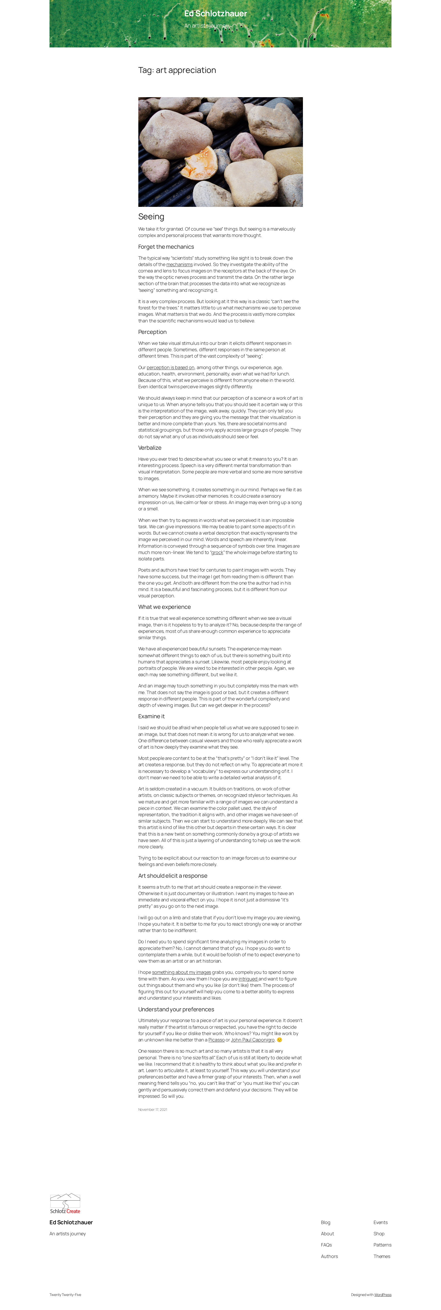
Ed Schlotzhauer (215, 13)
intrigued (249, 979)
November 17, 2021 (152, 1109)
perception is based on (170, 367)
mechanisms (179, 264)
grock (217, 552)
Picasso (217, 1040)
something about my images (181, 972)
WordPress (382, 1294)
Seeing (151, 216)
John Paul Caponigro (253, 1040)
